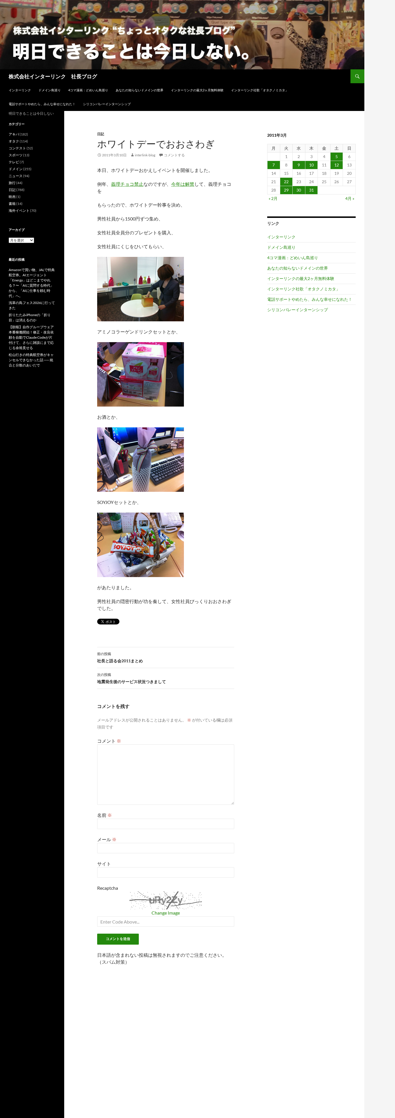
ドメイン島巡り (49, 90)
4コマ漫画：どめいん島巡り (88, 90)
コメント (109, 741)
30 (298, 190)
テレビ (14, 162)
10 (311, 164)
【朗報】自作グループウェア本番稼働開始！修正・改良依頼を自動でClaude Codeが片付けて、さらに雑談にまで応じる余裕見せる (31, 337)
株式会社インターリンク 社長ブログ (53, 76)
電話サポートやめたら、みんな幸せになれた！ (42, 104)
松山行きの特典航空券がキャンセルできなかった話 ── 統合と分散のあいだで (31, 360)
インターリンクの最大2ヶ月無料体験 (197, 90)
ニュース (16, 176)
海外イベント (19, 210)
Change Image (166, 912)
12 (336, 164)
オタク (14, 141)
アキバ (14, 134)
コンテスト (17, 148)
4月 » (349, 198)
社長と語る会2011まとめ (120, 657)
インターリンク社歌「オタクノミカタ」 (259, 90)
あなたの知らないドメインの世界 (139, 90)
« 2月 (273, 198)
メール (107, 839)
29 (286, 190)
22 (286, 181)
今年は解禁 (182, 184)
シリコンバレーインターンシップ (107, 104)
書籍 (12, 203)
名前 (104, 815)
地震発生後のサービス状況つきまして (131, 678)
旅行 (12, 183)
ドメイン (16, 169)
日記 (100, 134)
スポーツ (16, 155)
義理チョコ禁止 (127, 184)
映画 (12, 196)
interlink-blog (145, 155)
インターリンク (20, 90)
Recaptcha (107, 888)
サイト (104, 863)
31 (311, 190)
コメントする (174, 155)
